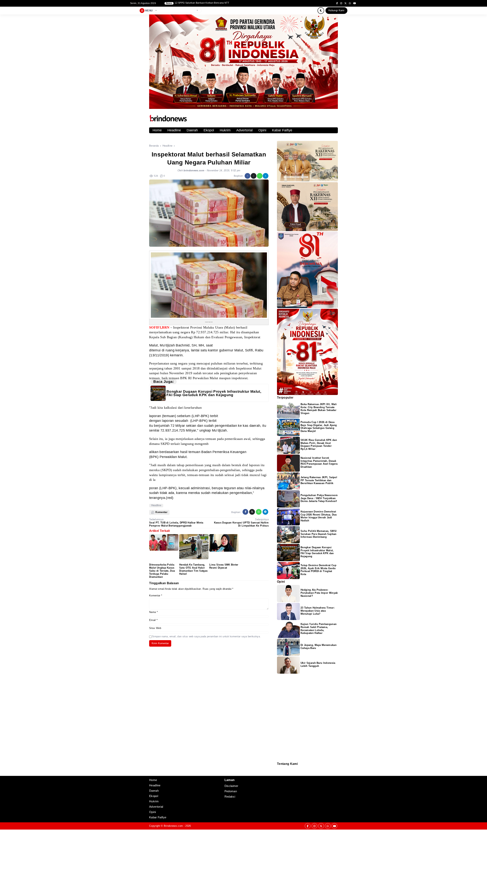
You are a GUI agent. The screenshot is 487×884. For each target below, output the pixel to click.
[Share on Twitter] (253, 176)
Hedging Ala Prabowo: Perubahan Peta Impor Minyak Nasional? (319, 592)
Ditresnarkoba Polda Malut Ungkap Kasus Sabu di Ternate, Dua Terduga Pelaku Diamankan (162, 570)
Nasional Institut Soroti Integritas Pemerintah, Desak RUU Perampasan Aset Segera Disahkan (319, 462)
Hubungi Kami (336, 10)
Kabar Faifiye (282, 130)
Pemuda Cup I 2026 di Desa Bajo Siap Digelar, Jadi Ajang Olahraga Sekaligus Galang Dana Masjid (319, 427)
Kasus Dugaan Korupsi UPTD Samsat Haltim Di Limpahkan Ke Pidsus (241, 524)
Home (157, 130)
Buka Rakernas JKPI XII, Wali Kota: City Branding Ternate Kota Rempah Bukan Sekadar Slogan (319, 409)
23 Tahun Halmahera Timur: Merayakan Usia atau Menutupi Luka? (318, 610)
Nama (153, 612)
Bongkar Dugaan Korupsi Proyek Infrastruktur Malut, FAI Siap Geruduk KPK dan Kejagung (213, 393)
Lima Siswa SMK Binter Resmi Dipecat (223, 566)
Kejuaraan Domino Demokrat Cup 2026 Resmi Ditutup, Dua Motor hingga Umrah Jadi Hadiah (319, 516)
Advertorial (244, 130)
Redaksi (278, 768)
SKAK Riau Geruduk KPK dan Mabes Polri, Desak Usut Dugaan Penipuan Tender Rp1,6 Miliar (319, 445)
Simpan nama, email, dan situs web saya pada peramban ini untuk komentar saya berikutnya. (206, 636)
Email (153, 620)
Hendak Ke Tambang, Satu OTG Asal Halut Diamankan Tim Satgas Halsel (193, 569)
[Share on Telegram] (265, 176)
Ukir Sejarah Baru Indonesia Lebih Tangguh (318, 664)
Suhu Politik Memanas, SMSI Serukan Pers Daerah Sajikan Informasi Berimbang (319, 534)
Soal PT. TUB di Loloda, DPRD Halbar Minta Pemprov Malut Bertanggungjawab (176, 524)
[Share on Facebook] (247, 176)
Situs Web (155, 628)
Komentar (155, 595)
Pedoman (278, 770)
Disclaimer (279, 773)
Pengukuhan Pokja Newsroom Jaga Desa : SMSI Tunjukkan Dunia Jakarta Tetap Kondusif (319, 498)
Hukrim (225, 130)
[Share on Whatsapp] (260, 176)
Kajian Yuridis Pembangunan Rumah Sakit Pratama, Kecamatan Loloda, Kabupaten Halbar (319, 629)
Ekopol (209, 130)
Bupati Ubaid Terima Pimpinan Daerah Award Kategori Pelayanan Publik (214, 3)
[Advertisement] (114, 856)
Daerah (192, 130)
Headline (174, 130)
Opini (262, 130)
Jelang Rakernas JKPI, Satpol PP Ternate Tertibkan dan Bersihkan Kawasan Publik (319, 480)
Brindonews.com (173, 825)
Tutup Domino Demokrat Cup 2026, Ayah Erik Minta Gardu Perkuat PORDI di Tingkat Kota (318, 570)
